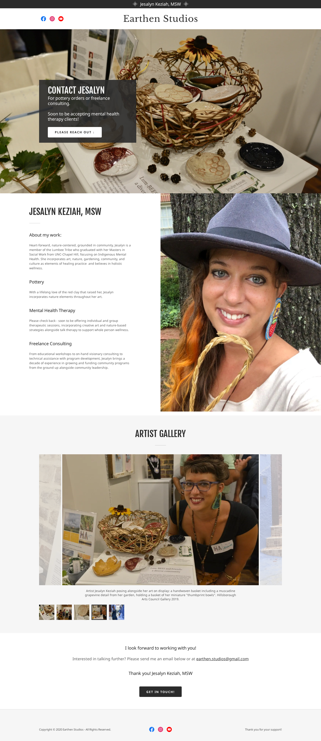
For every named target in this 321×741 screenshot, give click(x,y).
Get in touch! (160, 685)
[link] (43, 18)
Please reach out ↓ (75, 132)
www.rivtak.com (222, 591)
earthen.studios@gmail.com (222, 651)
